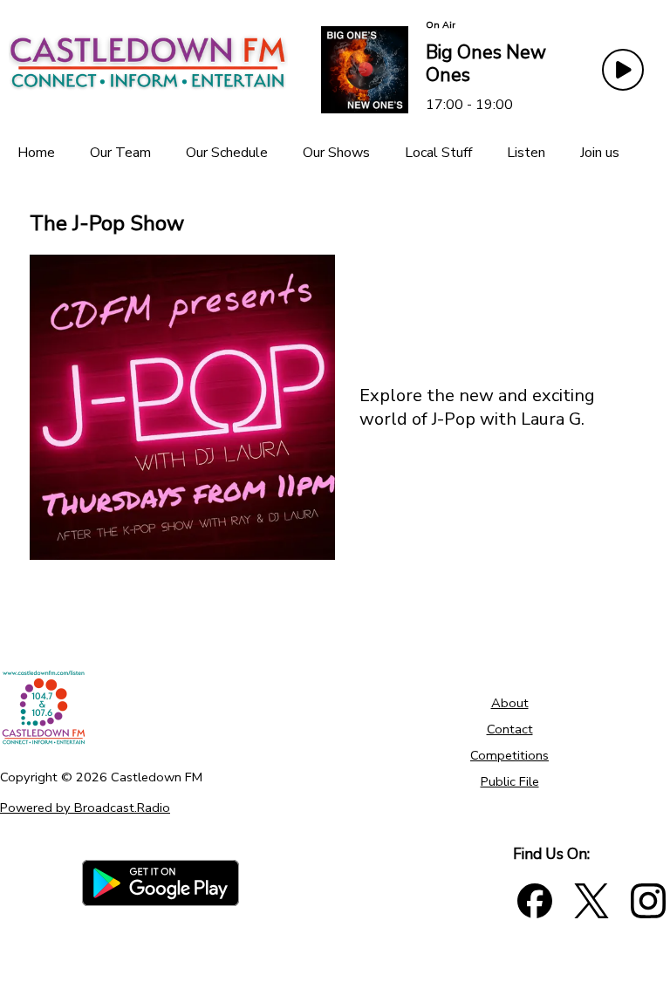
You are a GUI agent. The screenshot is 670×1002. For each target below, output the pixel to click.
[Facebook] (535, 901)
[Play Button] (623, 70)
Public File (510, 781)
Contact (510, 729)
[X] (591, 901)
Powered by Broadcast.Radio (85, 807)
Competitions (509, 755)
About (510, 703)
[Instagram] (648, 901)
